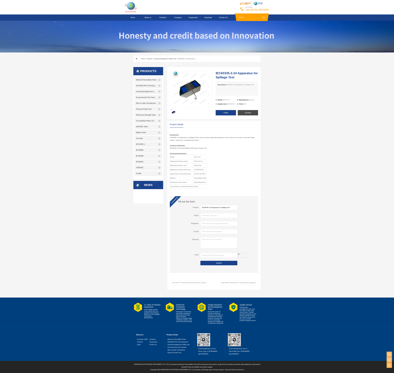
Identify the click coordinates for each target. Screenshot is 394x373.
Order (225, 113)
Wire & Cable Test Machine (146, 103)
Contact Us (223, 17)
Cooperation (193, 17)
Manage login (207, 369)
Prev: (189, 282)
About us (147, 17)
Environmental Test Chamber (146, 97)
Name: (196, 215)
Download (208, 17)
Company (178, 17)
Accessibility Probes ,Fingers (146, 121)
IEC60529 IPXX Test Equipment (146, 86)
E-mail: (196, 231)
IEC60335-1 (140, 144)
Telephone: (195, 223)
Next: (238, 282)
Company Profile (142, 339)
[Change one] (243, 255)
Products (162, 17)
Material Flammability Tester (146, 80)
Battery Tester (141, 132)
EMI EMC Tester (142, 127)
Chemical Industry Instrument (234, 369)
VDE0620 (139, 167)
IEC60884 (139, 150)
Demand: (195, 239)
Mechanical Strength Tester (146, 115)
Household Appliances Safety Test (165, 59)
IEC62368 (139, 156)
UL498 (138, 173)
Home (133, 17)
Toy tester (139, 138)
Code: (196, 255)
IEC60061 (139, 162)
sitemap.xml (199, 369)
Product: (196, 207)
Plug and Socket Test (143, 109)
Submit (219, 263)
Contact (248, 113)
